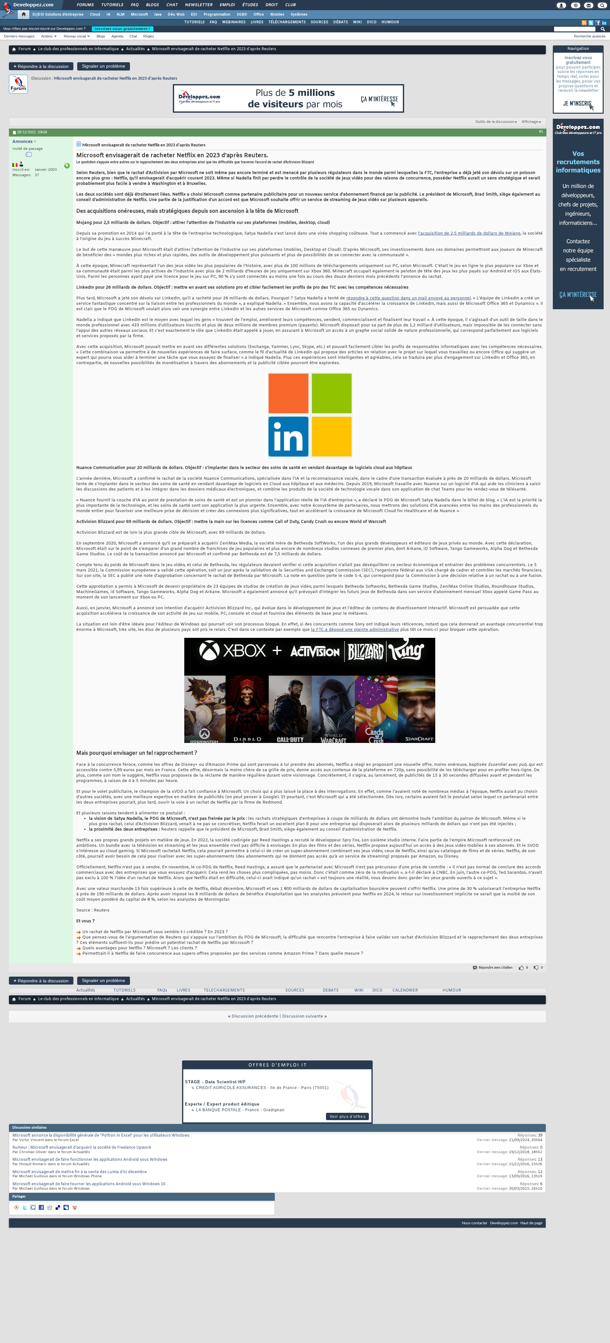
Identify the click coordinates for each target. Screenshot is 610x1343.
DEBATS (331, 990)
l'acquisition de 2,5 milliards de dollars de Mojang (469, 233)
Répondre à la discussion (41, 66)
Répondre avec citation (495, 968)
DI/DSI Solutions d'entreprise (58, 14)
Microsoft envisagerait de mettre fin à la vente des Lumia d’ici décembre (79, 1172)
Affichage (530, 122)
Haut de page (531, 1223)
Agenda (117, 36)
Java (157, 14)
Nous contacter (475, 1223)
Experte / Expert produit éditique (222, 1104)
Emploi (227, 5)
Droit (271, 5)
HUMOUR (390, 22)
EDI (194, 14)
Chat (172, 5)
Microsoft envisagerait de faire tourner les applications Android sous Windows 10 (88, 1184)
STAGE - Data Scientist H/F (215, 1081)
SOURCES (319, 22)
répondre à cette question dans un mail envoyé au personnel (408, 298)
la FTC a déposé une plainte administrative (355, 629)
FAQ (134, 5)
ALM (121, 14)
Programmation (217, 14)
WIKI (357, 22)
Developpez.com (504, 1223)
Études (249, 5)
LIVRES (257, 22)
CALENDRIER (405, 990)
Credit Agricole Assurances (231, 1088)
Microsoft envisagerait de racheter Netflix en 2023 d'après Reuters (115, 78)
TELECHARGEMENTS (224, 990)
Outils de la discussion (494, 122)
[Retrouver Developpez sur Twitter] (590, 22)
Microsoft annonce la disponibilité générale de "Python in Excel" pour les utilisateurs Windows (100, 1135)
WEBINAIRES (234, 22)
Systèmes (299, 14)
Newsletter (198, 5)
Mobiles (277, 14)
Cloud (95, 14)
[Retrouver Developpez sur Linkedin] (604, 22)
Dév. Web (176, 14)
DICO (371, 22)
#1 (541, 132)
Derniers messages (19, 36)
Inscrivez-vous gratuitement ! (122, 29)
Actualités (135, 49)
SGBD (242, 14)
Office (259, 14)
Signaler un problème (103, 66)
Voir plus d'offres (348, 1116)
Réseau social (75, 36)
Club (290, 5)
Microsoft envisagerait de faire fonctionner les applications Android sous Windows (89, 1159)
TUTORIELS (194, 22)
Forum (24, 49)
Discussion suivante (302, 1016)
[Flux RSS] (584, 22)
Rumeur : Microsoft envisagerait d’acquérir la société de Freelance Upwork (81, 1147)
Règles (148, 36)
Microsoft (139, 14)
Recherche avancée (590, 36)
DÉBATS (340, 22)
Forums (85, 5)
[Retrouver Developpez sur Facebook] (597, 22)
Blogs (152, 5)
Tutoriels (112, 5)
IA (108, 14)
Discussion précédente (255, 1016)
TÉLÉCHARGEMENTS (287, 22)
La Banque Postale (218, 1110)
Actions (47, 36)
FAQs (162, 990)
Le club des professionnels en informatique (78, 49)
